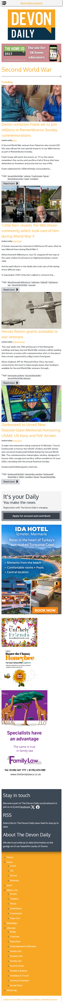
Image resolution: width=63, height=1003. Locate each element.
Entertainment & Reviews (23, 946)
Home (9, 857)
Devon (46, 176)
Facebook (24, 806)
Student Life (16, 955)
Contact (6, 999)
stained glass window (33, 474)
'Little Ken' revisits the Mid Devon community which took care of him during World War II (30, 230)
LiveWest (34, 179)
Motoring (11, 990)
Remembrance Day (15, 179)
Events (13, 893)
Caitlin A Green (19, 342)
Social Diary (16, 985)
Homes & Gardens (19, 980)
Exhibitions (16, 908)
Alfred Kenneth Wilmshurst (19, 282)
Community (16, 913)
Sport (9, 885)
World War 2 (13, 477)
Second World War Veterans (19, 378)
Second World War (15, 176)
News (9, 861)
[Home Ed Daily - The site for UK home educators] (31, 53)
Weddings (11, 923)
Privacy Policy (16, 999)
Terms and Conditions (31, 999)
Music (13, 903)
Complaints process (49, 999)
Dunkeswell (48, 474)
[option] (31, 53)
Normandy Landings (16, 375)
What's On (12, 890)
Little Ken (35, 282)
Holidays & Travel (19, 975)
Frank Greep (37, 176)
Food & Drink (17, 965)
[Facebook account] (38, 807)
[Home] (31, 24)
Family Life (15, 951)
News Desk (17, 241)
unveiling (29, 477)
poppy (26, 179)
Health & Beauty (18, 970)
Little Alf (44, 282)
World (13, 875)
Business (14, 880)
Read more (9, 183)
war (9, 285)
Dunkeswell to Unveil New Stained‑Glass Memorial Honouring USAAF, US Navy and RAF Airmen (31, 430)
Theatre (14, 898)
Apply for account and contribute (31, 515)
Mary (15, 140)
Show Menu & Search (31, 3)
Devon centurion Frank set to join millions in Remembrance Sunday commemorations (29, 130)
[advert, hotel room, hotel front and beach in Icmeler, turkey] (31, 569)
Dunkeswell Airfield (16, 474)
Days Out (15, 918)
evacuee (31, 285)
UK (11, 870)
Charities (14, 936)
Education (15, 941)
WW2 (21, 477)
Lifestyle (10, 927)
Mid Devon (53, 282)
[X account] (33, 807)
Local (13, 865)
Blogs (13, 931)
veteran (27, 176)
